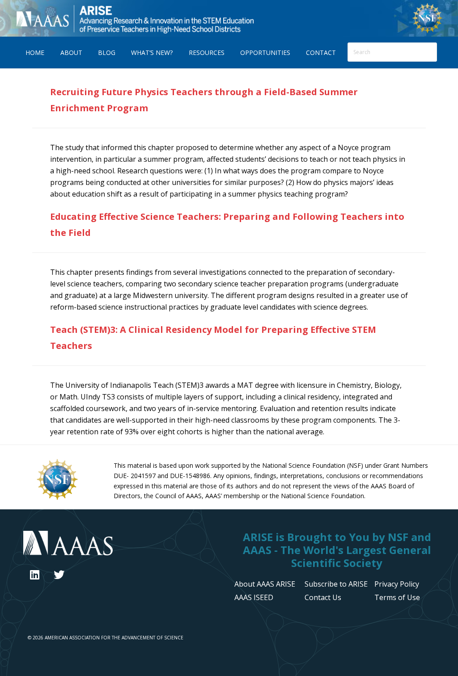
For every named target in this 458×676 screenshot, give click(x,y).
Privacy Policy (396, 584)
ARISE (134, 18)
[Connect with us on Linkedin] (34, 574)
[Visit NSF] (57, 499)
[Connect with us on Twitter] (59, 574)
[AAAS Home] (123, 544)
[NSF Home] (427, 32)
